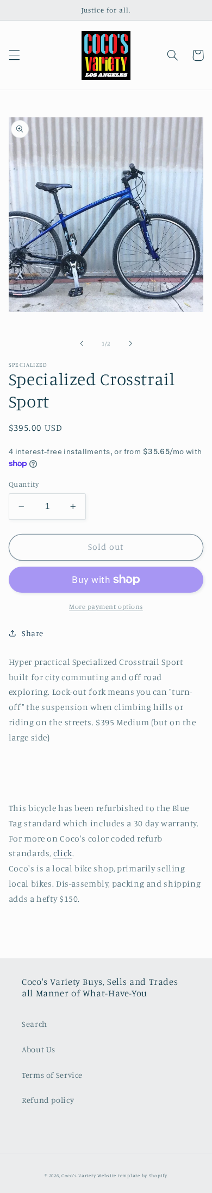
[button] (14, 55)
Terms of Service (52, 1074)
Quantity (24, 484)
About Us (38, 1049)
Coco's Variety (78, 1175)
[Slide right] (130, 343)
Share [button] (32, 633)
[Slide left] (81, 343)
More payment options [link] (106, 606)
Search (34, 1023)
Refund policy (48, 1099)
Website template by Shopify (132, 1175)
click (62, 853)
